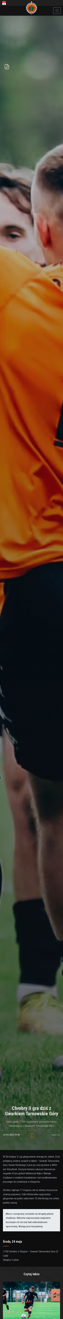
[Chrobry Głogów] (31, 8)
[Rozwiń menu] (57, 10)
